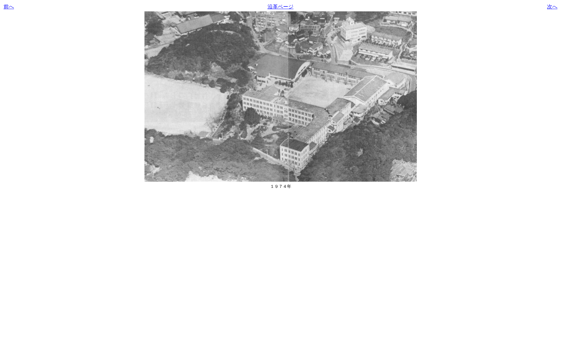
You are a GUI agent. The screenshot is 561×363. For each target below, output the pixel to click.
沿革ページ (280, 6)
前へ (9, 6)
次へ (552, 6)
